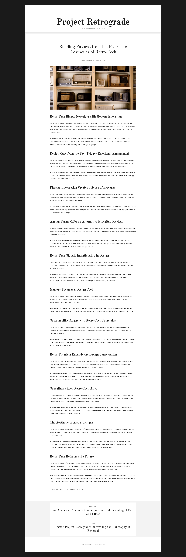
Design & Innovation (58, 489)
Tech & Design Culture (75, 489)
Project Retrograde (93, 22)
